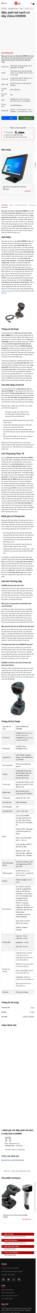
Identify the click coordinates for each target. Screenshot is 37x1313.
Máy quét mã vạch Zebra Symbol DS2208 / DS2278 (15, 1216)
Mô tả (11, 205)
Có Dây (13, 1171)
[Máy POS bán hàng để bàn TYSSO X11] (17, 168)
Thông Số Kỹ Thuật (21, 205)
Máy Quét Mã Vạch (13, 8)
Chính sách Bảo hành (7, 1292)
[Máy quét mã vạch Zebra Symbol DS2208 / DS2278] (17, 1197)
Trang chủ (4, 8)
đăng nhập (10, 1160)
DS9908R (31, 1016)
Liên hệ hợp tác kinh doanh (9, 1295)
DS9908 (25, 1016)
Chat (10, 118)
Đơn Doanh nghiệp (7, 1298)
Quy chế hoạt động (7, 1289)
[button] (32, 3)
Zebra (21, 8)
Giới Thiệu (4, 205)
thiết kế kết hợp (6, 291)
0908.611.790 (27, 118)
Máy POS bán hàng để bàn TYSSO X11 (14, 187)
